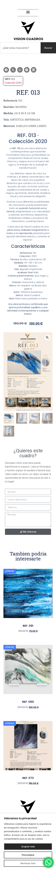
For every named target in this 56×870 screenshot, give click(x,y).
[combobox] (19, 47)
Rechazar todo (28, 863)
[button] (28, 12)
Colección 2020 (13, 82)
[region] (28, 841)
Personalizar (28, 855)
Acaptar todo (28, 846)
